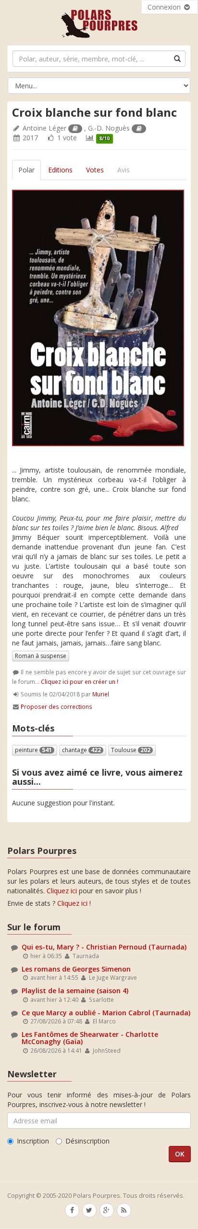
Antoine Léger (44, 128)
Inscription (33, 1140)
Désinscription (87, 1140)
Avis (123, 169)
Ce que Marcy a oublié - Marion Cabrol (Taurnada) (106, 1012)
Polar (26, 169)
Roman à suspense (40, 656)
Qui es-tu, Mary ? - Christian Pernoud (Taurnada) (104, 946)
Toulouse (130, 750)
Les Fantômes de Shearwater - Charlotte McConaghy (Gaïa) (90, 1038)
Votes (95, 169)
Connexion (165, 7)
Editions (60, 169)
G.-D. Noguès (109, 128)
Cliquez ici (62, 890)
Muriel (100, 694)
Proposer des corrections (56, 706)
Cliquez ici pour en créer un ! (79, 681)
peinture (33, 750)
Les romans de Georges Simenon (76, 968)
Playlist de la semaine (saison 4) (75, 990)
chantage (81, 750)
